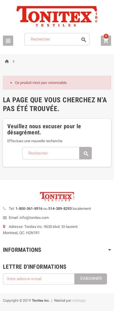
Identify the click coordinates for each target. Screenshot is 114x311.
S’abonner (91, 278)
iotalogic (79, 300)
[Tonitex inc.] (57, 16)
